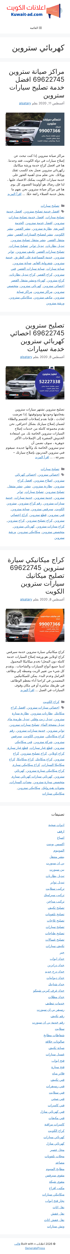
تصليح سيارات (50, 206)
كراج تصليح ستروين (39, 520)
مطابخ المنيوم (55, 1169)
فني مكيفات (56, 1118)
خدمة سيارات (23, 498)
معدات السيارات (21, 782)
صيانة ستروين (22, 263)
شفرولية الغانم (42, 263)
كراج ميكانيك (44, 759)
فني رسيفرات (55, 1086)
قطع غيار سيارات (41, 748)
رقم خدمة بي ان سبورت (48, 1022)
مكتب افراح (56, 1188)
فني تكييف (57, 1080)
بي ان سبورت (55, 863)
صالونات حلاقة (54, 1041)
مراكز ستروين (43, 292)
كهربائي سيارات (53, 1137)
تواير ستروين (55, 730)
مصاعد (59, 1162)
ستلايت (59, 1029)
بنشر (28, 486)
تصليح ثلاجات (55, 920)
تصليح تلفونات (54, 914)
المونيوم (58, 850)
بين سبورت (56, 869)
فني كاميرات (56, 1105)
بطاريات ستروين (42, 713)
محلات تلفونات (54, 1156)
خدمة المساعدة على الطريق (33, 257)
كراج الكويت (51, 702)
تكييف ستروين (25, 251)
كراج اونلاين (56, 753)
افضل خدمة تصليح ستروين (41, 211)
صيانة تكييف (56, 1048)
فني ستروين (56, 515)
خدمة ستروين (43, 498)
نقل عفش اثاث (54, 1220)
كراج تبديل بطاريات (22, 274)
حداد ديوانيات (55, 978)
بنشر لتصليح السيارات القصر (34, 234)
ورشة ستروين (55, 303)
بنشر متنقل (15, 486)
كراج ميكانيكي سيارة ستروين (45, 770)
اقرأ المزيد (14, 194)
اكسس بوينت (55, 844)
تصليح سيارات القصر (50, 251)
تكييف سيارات (55, 946)
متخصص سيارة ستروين (48, 782)
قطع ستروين (38, 515)
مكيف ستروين (43, 297)
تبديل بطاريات (55, 246)
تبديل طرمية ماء (18, 719)
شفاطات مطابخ (53, 1035)
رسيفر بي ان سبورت (50, 1010)
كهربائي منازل (55, 1143)
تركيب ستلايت (55, 889)
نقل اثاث (58, 1207)
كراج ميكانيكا (25, 759)
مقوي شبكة (56, 1182)
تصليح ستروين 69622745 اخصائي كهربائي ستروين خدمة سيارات (37, 337)
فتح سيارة (57, 1067)
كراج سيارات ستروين (50, 526)
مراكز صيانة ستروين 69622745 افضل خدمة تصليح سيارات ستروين (36, 83)
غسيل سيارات (55, 1054)
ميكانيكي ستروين (21, 297)
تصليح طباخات (54, 933)
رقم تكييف (57, 1016)
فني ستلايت (56, 1092)
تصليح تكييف (56, 908)
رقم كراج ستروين (30, 503)
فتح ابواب (58, 1061)
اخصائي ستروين (48, 474)
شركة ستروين (43, 742)
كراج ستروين (55, 280)
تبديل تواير (37, 246)
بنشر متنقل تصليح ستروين (28, 240)
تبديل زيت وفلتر (41, 719)
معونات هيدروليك (53, 788)
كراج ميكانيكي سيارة (26, 765)
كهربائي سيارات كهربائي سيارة (32, 776)
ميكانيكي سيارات (53, 793)
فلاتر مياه (58, 1073)
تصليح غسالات (54, 939)
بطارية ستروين (42, 228)
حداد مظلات (56, 997)
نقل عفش (57, 1213)
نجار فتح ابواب (54, 1201)
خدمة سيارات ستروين (30, 730)
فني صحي (57, 1099)
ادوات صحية (56, 825)
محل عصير (57, 1150)
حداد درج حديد (54, 971)
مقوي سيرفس (54, 1175)
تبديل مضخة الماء (52, 725)
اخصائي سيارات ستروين (43, 707)
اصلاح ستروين (43, 480)
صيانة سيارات (55, 269)
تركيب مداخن (55, 901)
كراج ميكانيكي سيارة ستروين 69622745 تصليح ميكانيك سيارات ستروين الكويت (36, 575)
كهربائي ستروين (30, 286)
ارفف (60, 831)
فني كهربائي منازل (52, 1111)
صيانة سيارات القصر (31, 269)
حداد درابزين (55, 965)
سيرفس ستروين (42, 509)
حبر (62, 952)
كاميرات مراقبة (54, 1124)
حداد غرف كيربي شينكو (48, 990)
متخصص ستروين (53, 532)
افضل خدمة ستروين (39, 223)
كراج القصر (44, 274)
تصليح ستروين (55, 492)
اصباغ (60, 838)
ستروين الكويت (34, 736)
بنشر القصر (23, 228)
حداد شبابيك (56, 984)
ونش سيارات (55, 1226)
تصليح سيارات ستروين (24, 725)
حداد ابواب (57, 959)
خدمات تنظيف (54, 1003)
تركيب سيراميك (54, 895)
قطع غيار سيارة (18, 748)
